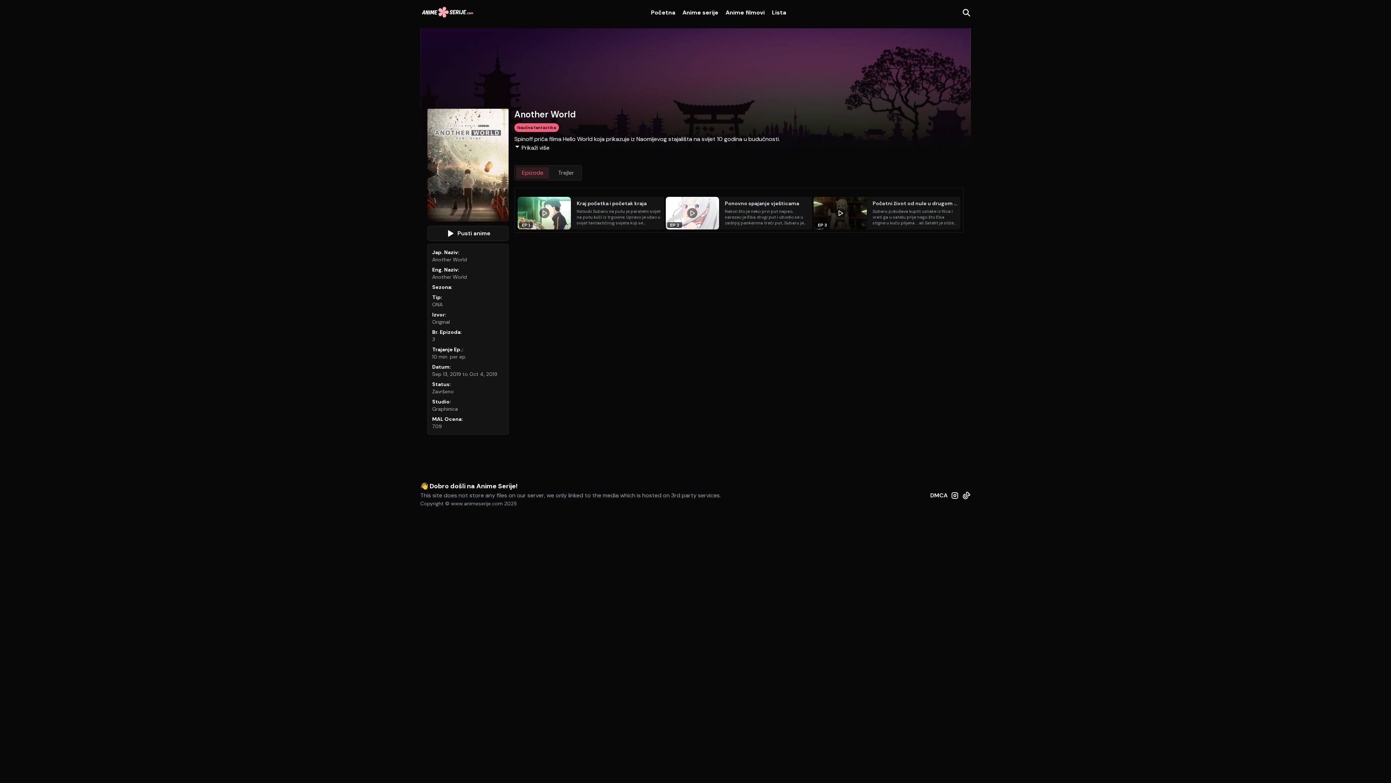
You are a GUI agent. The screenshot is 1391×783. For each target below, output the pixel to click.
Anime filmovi (745, 12)
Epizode (532, 173)
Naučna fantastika (536, 127)
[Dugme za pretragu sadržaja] (966, 12)
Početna (663, 12)
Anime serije (700, 12)
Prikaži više (536, 148)
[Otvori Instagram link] (955, 499)
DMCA (939, 495)
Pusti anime (474, 233)
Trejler (566, 173)
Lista (779, 12)
